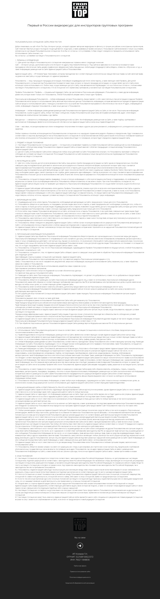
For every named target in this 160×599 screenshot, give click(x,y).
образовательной (80, 583)
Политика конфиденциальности (80, 577)
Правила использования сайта (80, 571)
